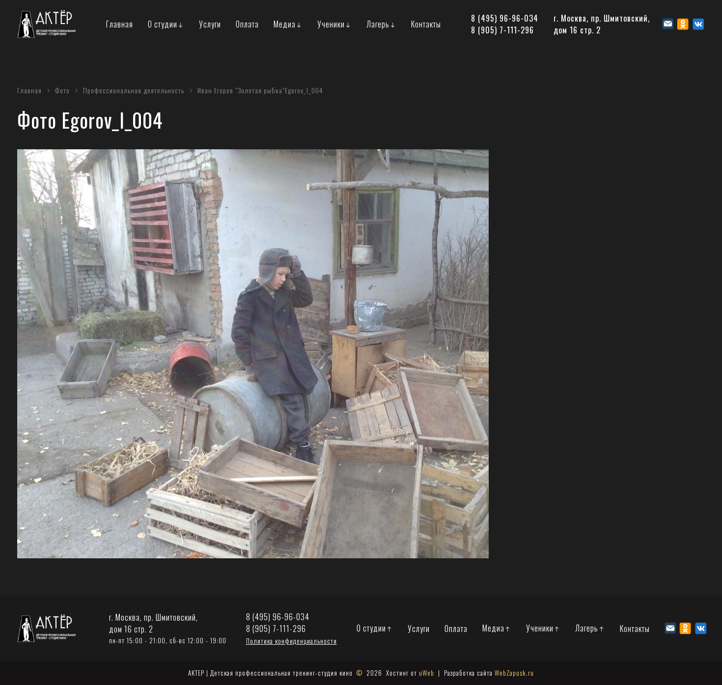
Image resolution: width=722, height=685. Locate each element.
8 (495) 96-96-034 (504, 18)
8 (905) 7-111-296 (502, 30)
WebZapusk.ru (514, 673)
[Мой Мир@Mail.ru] (667, 23)
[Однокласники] (683, 24)
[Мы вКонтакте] (698, 24)
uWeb (426, 673)
